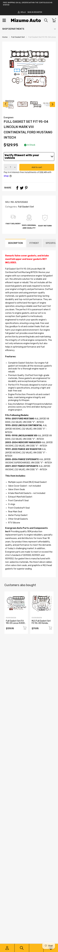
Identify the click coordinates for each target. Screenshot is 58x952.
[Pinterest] (26, 188)
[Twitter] (21, 188)
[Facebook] (17, 188)
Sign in (30, 12)
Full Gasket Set (25, 206)
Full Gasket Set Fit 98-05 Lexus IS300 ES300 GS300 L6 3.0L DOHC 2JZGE (15, 624)
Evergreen (9, 117)
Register (38, 12)
